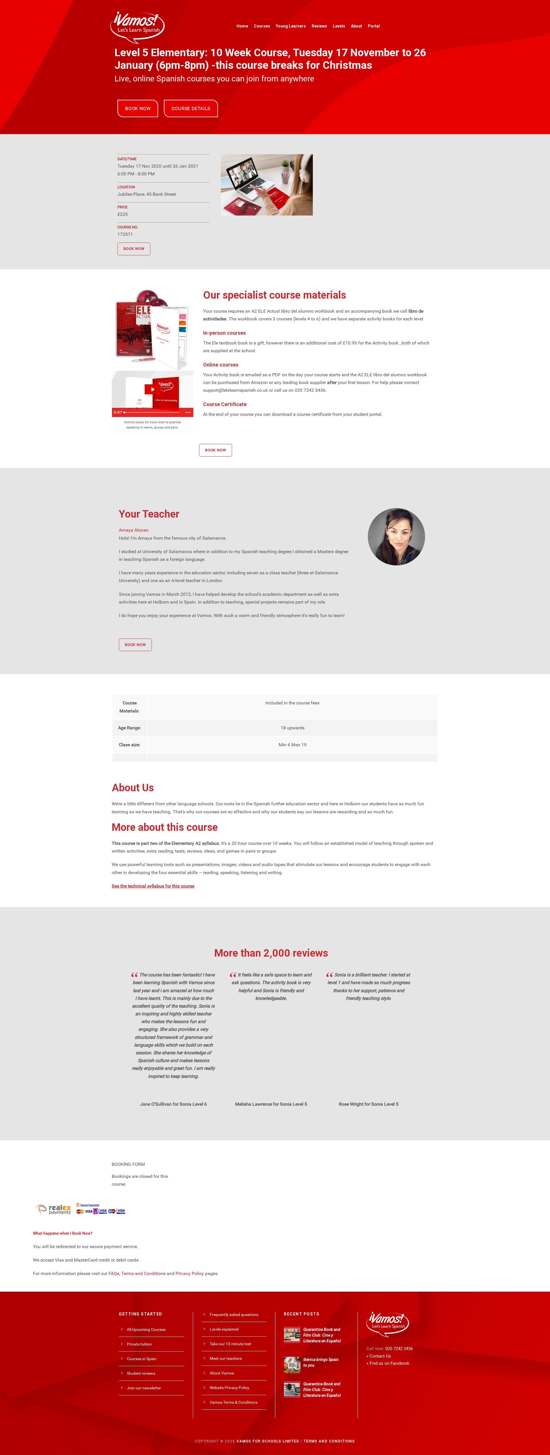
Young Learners (291, 26)
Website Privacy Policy (229, 1387)
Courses (262, 26)
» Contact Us (378, 1356)
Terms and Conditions (143, 1273)
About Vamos (222, 1373)
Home (242, 26)
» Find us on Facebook (387, 1363)
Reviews (319, 26)
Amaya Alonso (133, 530)
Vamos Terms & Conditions (234, 1402)
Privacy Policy (190, 1273)
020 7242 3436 (399, 1348)
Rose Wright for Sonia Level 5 (368, 1104)
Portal (374, 26)
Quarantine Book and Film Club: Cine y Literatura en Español (322, 1335)
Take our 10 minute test (230, 1344)
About (356, 26)
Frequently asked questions (234, 1314)
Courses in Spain (141, 1358)
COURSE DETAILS (191, 108)
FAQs (114, 1273)
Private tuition (139, 1344)
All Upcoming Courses (146, 1329)
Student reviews (141, 1373)
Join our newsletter (144, 1388)
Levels (339, 26)
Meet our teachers (226, 1358)
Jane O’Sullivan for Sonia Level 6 (173, 1104)
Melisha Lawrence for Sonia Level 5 (271, 1104)
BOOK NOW (137, 108)
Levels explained (224, 1329)
